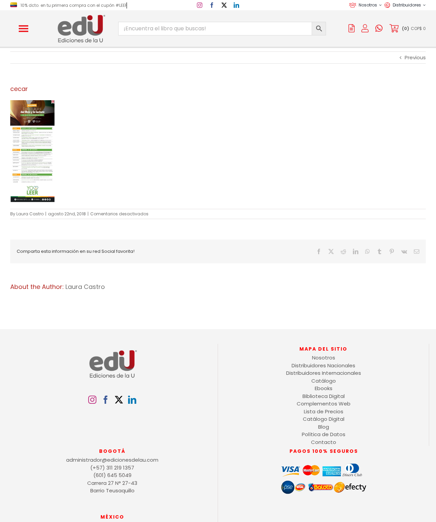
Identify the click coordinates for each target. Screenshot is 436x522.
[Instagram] (92, 400)
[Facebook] (106, 400)
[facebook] (212, 5)
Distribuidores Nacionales (323, 365)
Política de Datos (323, 434)
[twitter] (224, 5)
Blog (323, 426)
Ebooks (323, 388)
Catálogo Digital (323, 419)
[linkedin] (236, 5)
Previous (415, 57)
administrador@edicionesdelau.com (112, 459)
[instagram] (199, 5)
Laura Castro (30, 214)
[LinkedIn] (132, 400)
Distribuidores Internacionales (323, 373)
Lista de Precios (323, 411)
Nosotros (323, 357)
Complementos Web (324, 403)
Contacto (323, 442)
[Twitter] (119, 400)
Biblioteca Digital (323, 396)
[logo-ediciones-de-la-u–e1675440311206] (80, 16)
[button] (23, 28)
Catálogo (323, 380)
